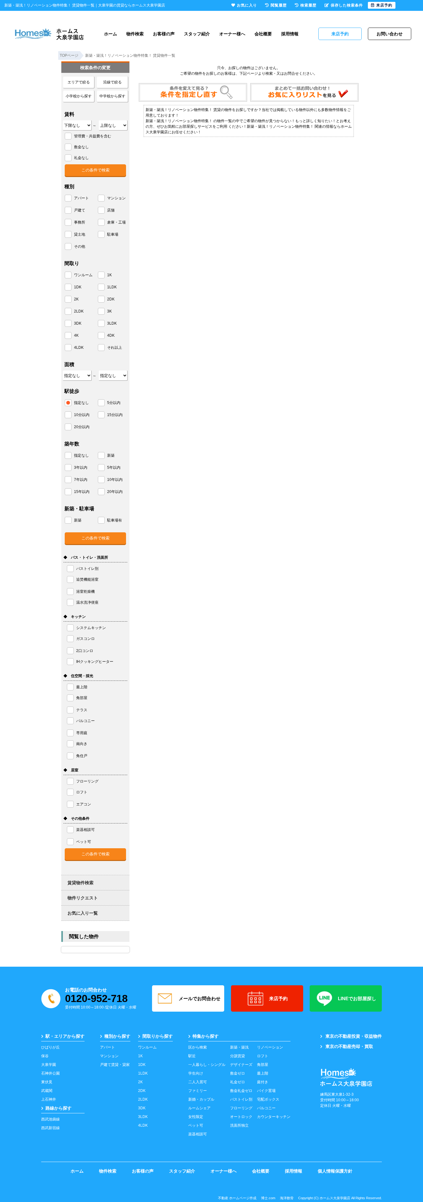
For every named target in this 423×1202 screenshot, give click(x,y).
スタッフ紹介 (197, 33)
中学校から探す (112, 96)
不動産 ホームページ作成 (237, 1198)
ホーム (110, 33)
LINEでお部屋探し (357, 998)
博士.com (268, 1198)
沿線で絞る (112, 82)
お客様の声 (164, 33)
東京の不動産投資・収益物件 (353, 1036)
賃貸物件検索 (81, 882)
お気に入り (247, 5)
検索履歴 (308, 5)
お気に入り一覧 (83, 913)
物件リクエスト (83, 897)
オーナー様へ (232, 33)
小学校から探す (79, 96)
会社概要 (263, 33)
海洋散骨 (287, 1198)
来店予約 (278, 998)
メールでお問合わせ (199, 998)
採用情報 (290, 33)
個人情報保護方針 (335, 1171)
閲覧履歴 (279, 5)
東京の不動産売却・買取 (349, 1046)
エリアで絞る (79, 82)
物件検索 (135, 33)
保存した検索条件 (347, 5)
